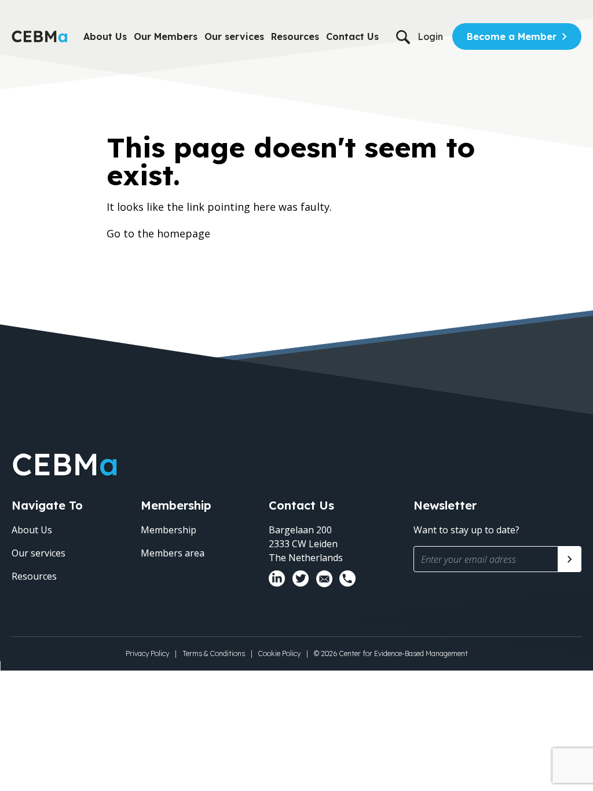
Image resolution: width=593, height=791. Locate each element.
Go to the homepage (158, 233)
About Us (105, 36)
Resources (295, 36)
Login (430, 36)
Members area (172, 553)
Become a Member (512, 36)
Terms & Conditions (213, 653)
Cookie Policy (279, 653)
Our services (234, 36)
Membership (168, 529)
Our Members (165, 36)
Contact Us (352, 36)
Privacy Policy (147, 653)
